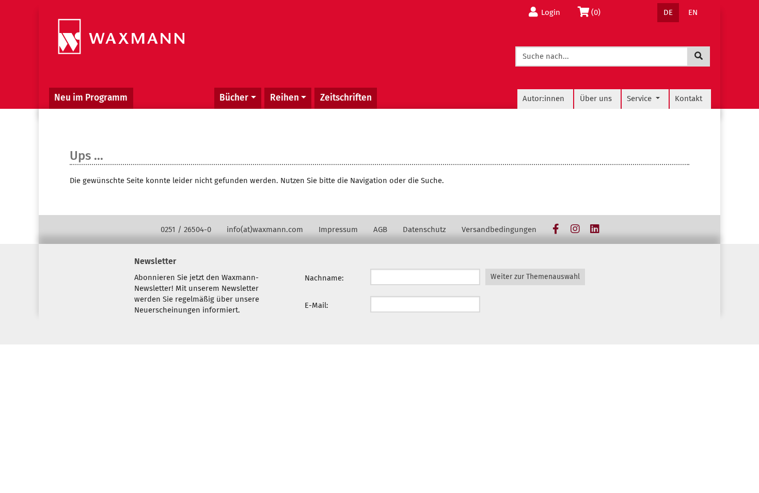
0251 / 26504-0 (186, 229)
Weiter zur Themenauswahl (535, 276)
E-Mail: (316, 305)
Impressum (338, 229)
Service (640, 98)
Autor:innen (543, 98)
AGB (380, 229)
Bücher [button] (233, 97)
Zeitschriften (346, 97)
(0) (599, 12)
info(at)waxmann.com (265, 229)
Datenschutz (424, 229)
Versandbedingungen (499, 229)
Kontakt (688, 98)
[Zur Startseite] (121, 36)
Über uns (596, 98)
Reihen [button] (284, 97)
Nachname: (324, 278)
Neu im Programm (91, 97)
